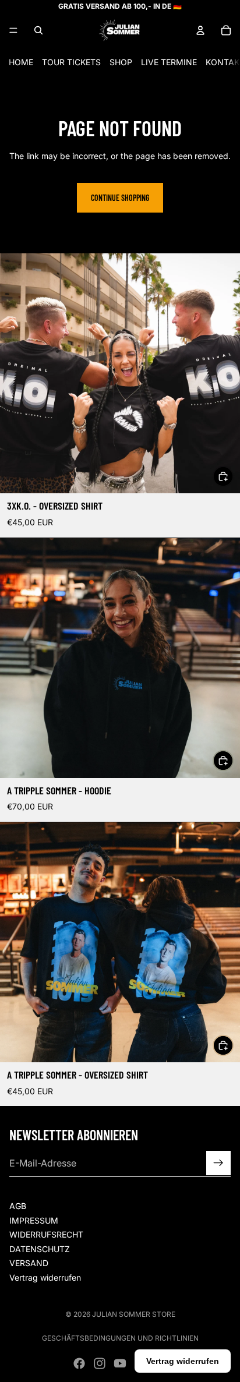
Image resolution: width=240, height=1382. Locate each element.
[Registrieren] (218, 1163)
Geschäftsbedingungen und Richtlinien (120, 1338)
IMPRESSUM (33, 1220)
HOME (21, 62)
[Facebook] (79, 1363)
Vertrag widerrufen (45, 1277)
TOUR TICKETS (71, 62)
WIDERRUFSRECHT (46, 1235)
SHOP (121, 62)
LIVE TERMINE (169, 62)
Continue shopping (120, 198)
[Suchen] (38, 30)
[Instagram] (100, 1363)
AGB (17, 1206)
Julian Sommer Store (133, 1314)
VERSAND (28, 1263)
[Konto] (200, 30)
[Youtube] (120, 1363)
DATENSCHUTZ (39, 1249)
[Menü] (13, 30)
